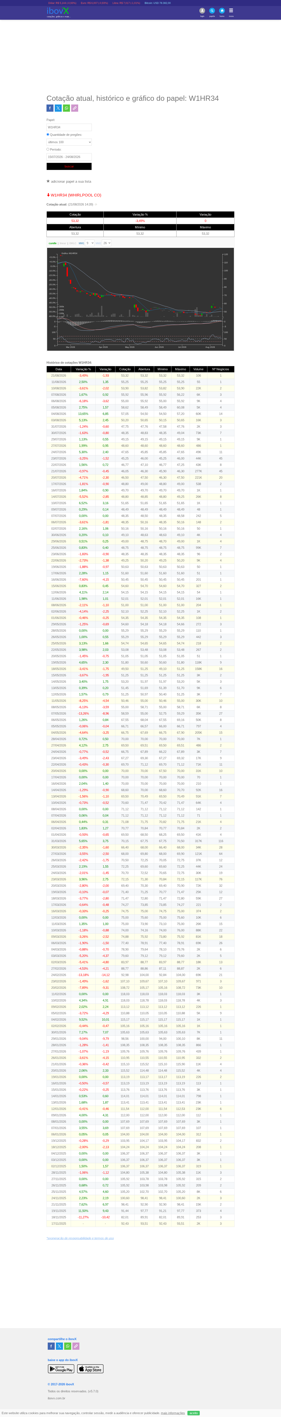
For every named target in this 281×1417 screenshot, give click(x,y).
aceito (194, 1413)
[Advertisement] (140, 57)
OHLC (72, 243)
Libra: (102, 3)
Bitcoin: (134, 3)
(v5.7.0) (93, 1391)
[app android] (61, 1368)
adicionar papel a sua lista (70, 181)
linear (63, 243)
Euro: (70, 3)
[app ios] (90, 1368)
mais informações (173, 1413)
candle (53, 243)
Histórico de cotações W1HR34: (69, 362)
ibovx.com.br (56, 1398)
